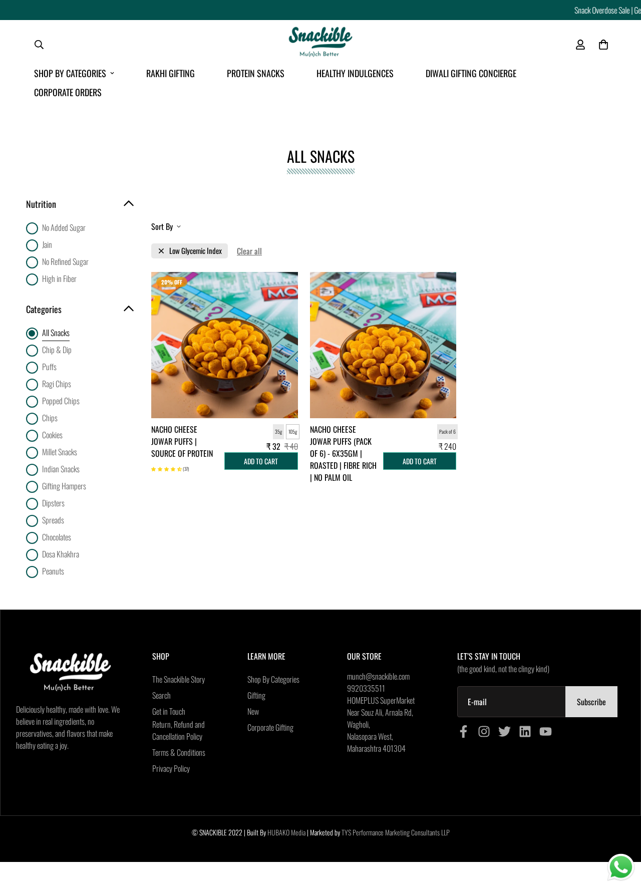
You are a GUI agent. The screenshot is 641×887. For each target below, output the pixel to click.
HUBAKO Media (286, 832)
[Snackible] (320, 45)
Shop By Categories (70, 73)
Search (161, 695)
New (253, 711)
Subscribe (591, 702)
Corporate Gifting (270, 727)
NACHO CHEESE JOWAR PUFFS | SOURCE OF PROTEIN (182, 441)
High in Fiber (59, 278)
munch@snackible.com (378, 676)
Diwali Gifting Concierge (471, 73)
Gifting (256, 695)
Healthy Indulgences (355, 73)
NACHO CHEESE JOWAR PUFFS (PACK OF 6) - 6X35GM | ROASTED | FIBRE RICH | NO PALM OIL (343, 453)
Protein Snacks (255, 73)
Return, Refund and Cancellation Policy (178, 730)
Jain (47, 244)
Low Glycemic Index (195, 250)
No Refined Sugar (65, 261)
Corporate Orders (68, 92)
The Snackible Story (178, 679)
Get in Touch (168, 711)
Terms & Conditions (178, 752)
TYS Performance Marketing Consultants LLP (396, 832)
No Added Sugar (64, 227)
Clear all (249, 251)
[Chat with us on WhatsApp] (621, 867)
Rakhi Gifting (170, 73)
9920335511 (366, 688)
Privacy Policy (171, 768)
